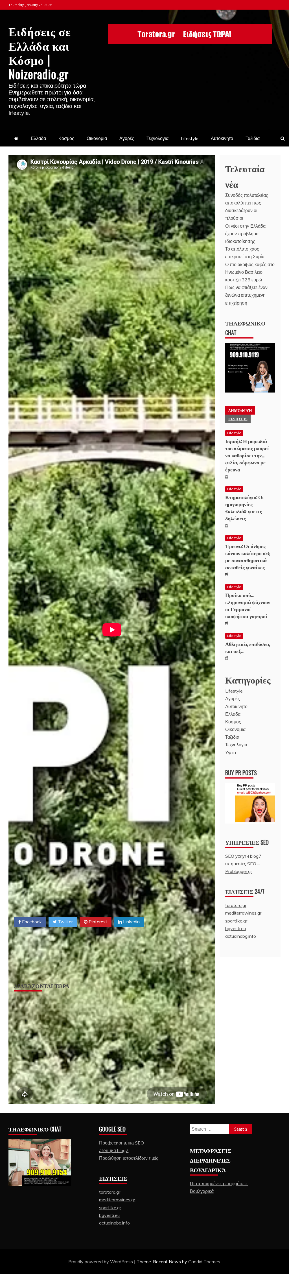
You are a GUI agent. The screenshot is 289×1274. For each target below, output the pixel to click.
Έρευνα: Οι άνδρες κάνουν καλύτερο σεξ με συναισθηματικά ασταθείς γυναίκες (247, 556)
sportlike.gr (236, 921)
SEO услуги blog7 (243, 856)
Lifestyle (189, 138)
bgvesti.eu (235, 928)
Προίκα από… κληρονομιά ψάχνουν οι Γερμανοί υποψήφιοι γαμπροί (247, 605)
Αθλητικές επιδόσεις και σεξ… (247, 647)
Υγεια (230, 752)
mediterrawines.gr (243, 913)
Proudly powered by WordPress (101, 1261)
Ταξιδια (253, 138)
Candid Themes (204, 1261)
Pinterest (97, 921)
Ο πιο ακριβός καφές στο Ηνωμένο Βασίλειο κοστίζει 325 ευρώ (250, 272)
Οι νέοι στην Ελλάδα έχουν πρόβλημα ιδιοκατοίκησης (245, 233)
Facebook (31, 921)
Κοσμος (66, 138)
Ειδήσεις (238, 419)
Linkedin (131, 921)
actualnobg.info (240, 936)
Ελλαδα (38, 138)
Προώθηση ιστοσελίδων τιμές (128, 1158)
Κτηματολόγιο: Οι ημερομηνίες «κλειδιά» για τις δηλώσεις (244, 507)
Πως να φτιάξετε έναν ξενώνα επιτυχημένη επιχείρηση (246, 294)
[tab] (240, 410)
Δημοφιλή (240, 410)
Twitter (65, 921)
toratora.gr (235, 905)
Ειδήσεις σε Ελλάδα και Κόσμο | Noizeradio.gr (39, 52)
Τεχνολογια (157, 138)
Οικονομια (97, 138)
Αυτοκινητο (222, 138)
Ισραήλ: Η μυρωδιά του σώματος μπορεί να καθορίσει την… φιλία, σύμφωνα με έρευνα (247, 455)
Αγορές (126, 138)
